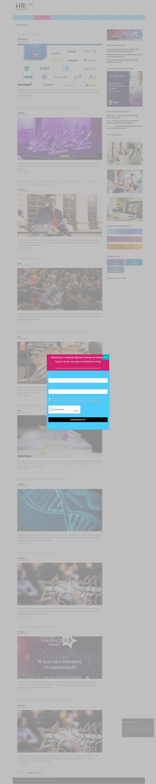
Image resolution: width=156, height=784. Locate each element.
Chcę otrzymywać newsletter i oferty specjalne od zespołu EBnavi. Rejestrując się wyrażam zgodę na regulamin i (75, 400)
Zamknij (106, 357)
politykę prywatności (93, 401)
